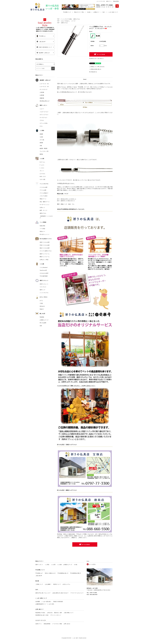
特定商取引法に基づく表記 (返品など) (96, 58)
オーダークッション (44, 204)
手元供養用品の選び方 (75, 573)
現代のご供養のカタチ (50, 573)
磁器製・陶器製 (43, 148)
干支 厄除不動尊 (44, 276)
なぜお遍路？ (48, 584)
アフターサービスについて (76, 593)
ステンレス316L (44, 123)
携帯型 (41, 154)
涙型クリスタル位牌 (44, 242)
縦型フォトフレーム (44, 253)
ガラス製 (42, 139)
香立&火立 (42, 306)
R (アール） (42, 162)
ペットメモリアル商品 (66, 19)
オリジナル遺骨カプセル (46, 250)
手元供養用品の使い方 (63, 573)
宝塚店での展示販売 (58, 601)
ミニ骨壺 (47, 564)
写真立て (42, 309)
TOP (58, 19)
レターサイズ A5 (44, 83)
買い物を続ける (93, 71)
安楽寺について (57, 584)
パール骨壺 (42, 228)
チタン (41, 126)
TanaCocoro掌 (43, 270)
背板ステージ (43, 198)
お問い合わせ (67, 623)
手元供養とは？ (39, 573)
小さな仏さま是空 (44, 273)
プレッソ (42, 170)
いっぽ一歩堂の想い (46, 601)
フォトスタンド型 (44, 151)
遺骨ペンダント (39, 564)
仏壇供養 (42, 95)
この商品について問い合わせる (96, 66)
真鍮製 (41, 134)
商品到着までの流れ (40, 612)
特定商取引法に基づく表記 (41, 615)
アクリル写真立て (44, 193)
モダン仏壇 (42, 179)
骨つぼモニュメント (44, 234)
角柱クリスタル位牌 (44, 248)
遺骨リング (42, 289)
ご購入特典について (68, 612)
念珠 (41, 325)
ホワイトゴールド (44, 114)
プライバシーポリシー (55, 615)
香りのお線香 (43, 322)
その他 (75, 564)
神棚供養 (42, 98)
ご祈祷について (39, 584)
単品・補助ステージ (44, 201)
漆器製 (41, 142)
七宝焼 (41, 137)
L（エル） (42, 167)
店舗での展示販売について (45, 47)
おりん (41, 300)
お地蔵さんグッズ (44, 320)
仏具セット (42, 207)
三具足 (41, 303)
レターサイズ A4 (44, 86)
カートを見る (92, 564)
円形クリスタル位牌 (44, 245)
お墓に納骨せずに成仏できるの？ (60, 593)
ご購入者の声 (42, 41)
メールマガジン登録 (57, 623)
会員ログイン (109, 1)
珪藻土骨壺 (42, 225)
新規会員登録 (116, 1)
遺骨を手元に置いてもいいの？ (43, 593)
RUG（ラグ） (43, 176)
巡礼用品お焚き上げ (44, 101)
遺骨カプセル (76, 19)
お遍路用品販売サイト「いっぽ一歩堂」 (45, 604)
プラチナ (42, 120)
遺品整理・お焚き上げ (44, 52)
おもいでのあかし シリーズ (68, 21)
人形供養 (42, 92)
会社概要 (37, 601)
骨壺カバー (42, 231)
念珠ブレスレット (44, 284)
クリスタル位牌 (43, 187)
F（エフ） (42, 165)
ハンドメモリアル (44, 292)
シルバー (42, 108)
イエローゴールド (44, 111)
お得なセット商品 (44, 259)
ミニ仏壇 (53, 564)
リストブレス (43, 286)
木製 (41, 145)
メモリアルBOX (43, 196)
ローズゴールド (43, 117)
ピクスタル (42, 173)
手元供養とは (42, 36)
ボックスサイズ (43, 89)
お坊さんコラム (66, 584)
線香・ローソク (43, 210)
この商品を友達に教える (95, 69)
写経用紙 (42, 317)
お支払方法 (49, 612)
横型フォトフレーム (44, 256)
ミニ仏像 (59, 564)
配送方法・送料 (58, 612)
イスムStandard (43, 267)
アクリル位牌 (43, 190)
